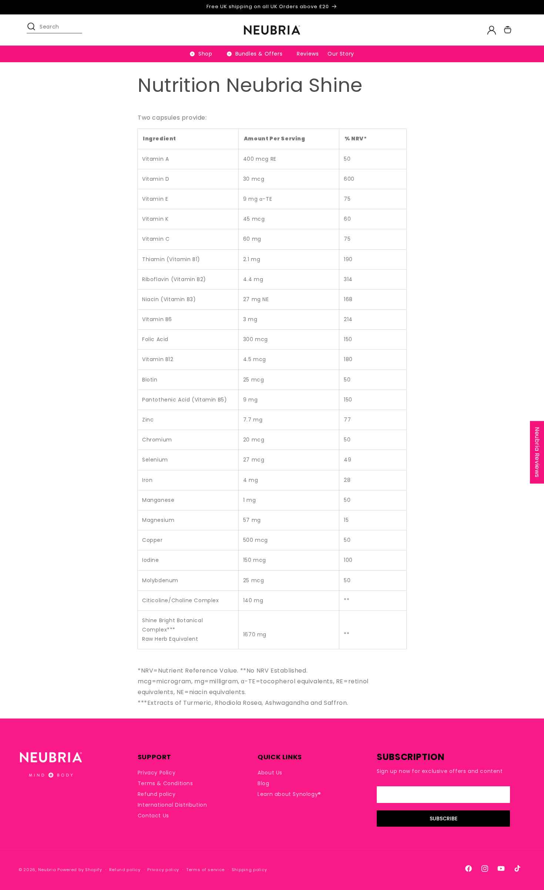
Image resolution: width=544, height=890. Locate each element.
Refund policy (157, 794)
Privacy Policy (156, 772)
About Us (270, 772)
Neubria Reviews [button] (537, 452)
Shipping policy (249, 870)
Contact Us (153, 815)
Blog (263, 783)
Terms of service (205, 870)
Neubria (47, 870)
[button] (35, 30)
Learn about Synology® (289, 794)
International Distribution (172, 805)
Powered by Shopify (79, 870)
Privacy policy (163, 870)
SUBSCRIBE (443, 818)
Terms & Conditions (165, 783)
